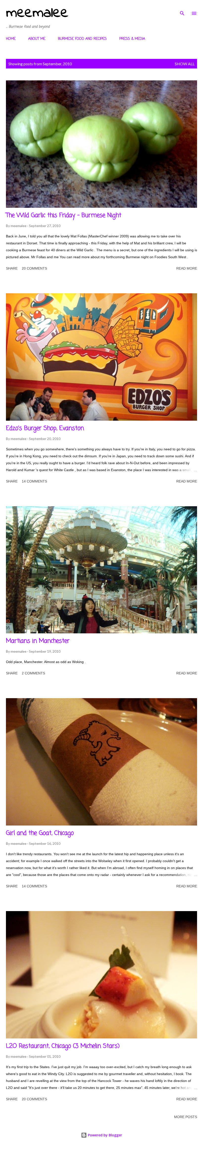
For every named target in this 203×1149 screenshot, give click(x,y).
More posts (185, 1117)
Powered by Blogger (104, 1135)
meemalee (37, 13)
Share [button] (12, 268)
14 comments (34, 481)
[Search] (182, 9)
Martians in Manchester (38, 641)
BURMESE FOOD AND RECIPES (82, 39)
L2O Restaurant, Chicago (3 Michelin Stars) (63, 1046)
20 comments (34, 268)
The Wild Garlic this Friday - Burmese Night (63, 215)
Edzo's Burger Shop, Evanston (45, 428)
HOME (11, 39)
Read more (186, 268)
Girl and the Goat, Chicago (40, 833)
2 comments (33, 673)
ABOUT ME (36, 39)
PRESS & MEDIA (132, 39)
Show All (185, 63)
